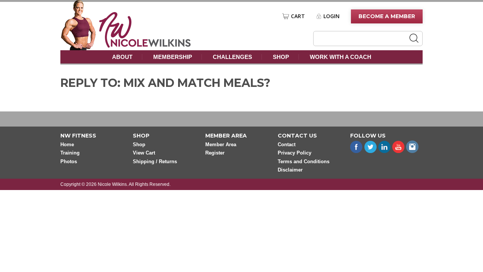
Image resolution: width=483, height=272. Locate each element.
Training (70, 153)
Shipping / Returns (155, 161)
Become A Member (386, 16)
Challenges (232, 57)
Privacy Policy (294, 153)
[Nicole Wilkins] (145, 46)
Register (215, 153)
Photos (68, 161)
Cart (298, 16)
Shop (281, 57)
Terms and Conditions (303, 161)
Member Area (220, 144)
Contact (286, 144)
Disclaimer (290, 170)
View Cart (144, 153)
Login (331, 16)
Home (67, 144)
